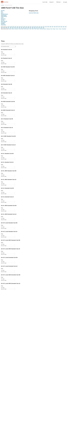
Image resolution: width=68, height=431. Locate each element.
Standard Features (4, 14)
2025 (13, 26)
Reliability (3, 23)
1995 (13, 27)
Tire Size (2, 20)
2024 (15, 26)
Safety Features (4, 16)
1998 (6, 27)
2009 (48, 26)
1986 (32, 27)
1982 (41, 27)
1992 (19, 27)
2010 (46, 26)
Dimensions (3, 18)
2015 (35, 26)
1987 (30, 27)
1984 (37, 27)
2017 (30, 26)
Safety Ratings (4, 15)
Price (2, 11)
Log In (65, 2)
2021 (22, 26)
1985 (34, 27)
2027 (9, 26)
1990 (23, 27)
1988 (28, 27)
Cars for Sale (44, 2)
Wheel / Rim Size (4, 21)
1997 (8, 27)
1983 (39, 27)
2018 (28, 26)
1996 (10, 27)
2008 (50, 26)
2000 (2, 27)
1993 (17, 27)
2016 (33, 26)
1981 (43, 27)
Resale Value (3, 24)
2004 (59, 26)
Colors (2, 17)
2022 (20, 26)
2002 (63, 26)
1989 (26, 27)
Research (51, 2)
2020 (24, 26)
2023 (17, 26)
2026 (11, 26)
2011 (44, 26)
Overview (2, 10)
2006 (55, 26)
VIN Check (58, 2)
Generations (3, 22)
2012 (41, 26)
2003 (61, 26)
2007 (52, 26)
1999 (4, 27)
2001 (65, 26)
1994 (15, 27)
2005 (57, 26)
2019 (26, 26)
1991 (21, 27)
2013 (39, 26)
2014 (37, 26)
